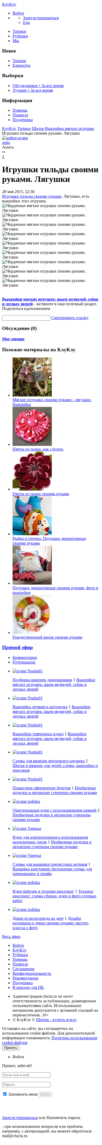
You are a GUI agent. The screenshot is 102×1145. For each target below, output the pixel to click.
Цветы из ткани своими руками (41, 494)
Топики (19, 31)
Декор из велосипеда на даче (38, 918)
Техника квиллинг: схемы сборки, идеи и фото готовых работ (55, 896)
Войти (18, 945)
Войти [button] (18, 1057)
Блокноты (21, 65)
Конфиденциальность (32, 973)
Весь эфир (11, 936)
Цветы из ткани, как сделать (38, 449)
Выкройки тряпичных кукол (38, 734)
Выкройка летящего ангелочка (40, 707)
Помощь (20, 110)
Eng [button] (26, 22)
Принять (10, 1048)
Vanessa (34, 828)
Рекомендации (25, 978)
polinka (33, 801)
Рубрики (20, 36)
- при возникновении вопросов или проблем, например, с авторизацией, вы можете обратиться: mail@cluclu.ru (47, 1131)
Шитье (38, 128)
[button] (18, 13)
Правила (20, 115)
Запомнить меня (22, 1094)
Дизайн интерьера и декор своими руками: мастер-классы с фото (51, 923)
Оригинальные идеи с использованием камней (55, 810)
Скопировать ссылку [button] (70, 317)
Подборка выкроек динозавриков (42, 680)
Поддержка (23, 119)
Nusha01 (35, 671)
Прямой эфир (17, 647)
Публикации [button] (24, 662)
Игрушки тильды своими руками (31, 196)
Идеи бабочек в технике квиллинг (43, 891)
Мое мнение (13, 339)
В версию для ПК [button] (28, 987)
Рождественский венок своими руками (47, 637)
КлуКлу (9, 4)
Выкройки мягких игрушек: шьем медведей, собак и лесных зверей (54, 684)
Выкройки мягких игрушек (69, 128)
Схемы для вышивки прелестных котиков (50, 864)
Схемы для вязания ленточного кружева (48, 761)
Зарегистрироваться (20, 1117)
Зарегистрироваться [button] (41, 18)
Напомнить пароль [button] (63, 1117)
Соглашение (24, 969)
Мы (16, 40)
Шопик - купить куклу (56, 1019)
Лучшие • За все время (33, 90)
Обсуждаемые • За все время (38, 85)
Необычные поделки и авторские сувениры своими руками (55, 790)
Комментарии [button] (25, 657)
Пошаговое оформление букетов (42, 788)
